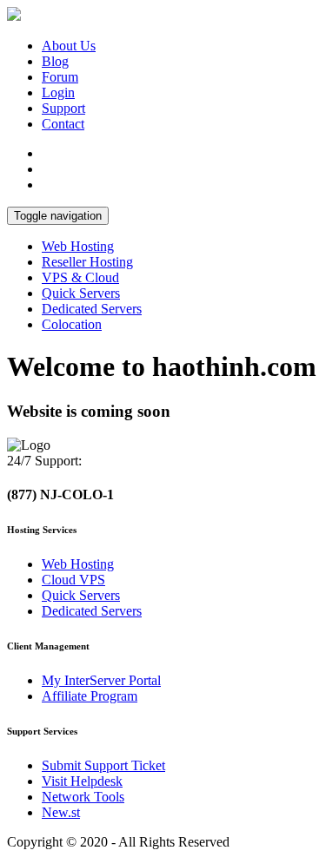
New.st (61, 812)
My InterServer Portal (101, 680)
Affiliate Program (89, 696)
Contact (63, 123)
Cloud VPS (73, 579)
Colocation (72, 324)
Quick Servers (81, 293)
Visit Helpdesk (82, 781)
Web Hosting (78, 246)
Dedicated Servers (92, 308)
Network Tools (83, 796)
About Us (69, 45)
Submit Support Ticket (103, 765)
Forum (60, 76)
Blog (55, 61)
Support (63, 108)
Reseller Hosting (87, 261)
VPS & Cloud (80, 277)
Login (58, 92)
